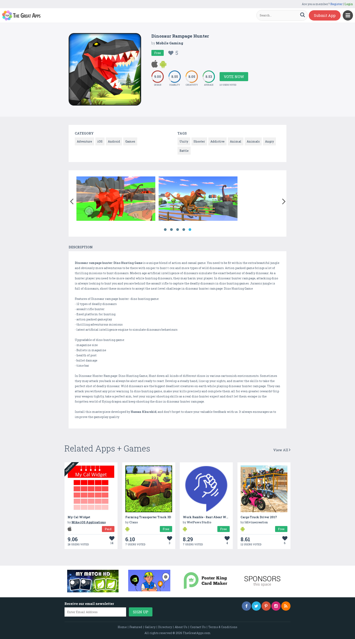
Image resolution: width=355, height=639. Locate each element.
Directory (165, 627)
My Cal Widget (79, 517)
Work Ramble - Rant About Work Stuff (211, 517)
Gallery (150, 627)
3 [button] (177, 230)
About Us (181, 627)
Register (336, 4)
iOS (100, 141)
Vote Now (234, 76)
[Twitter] (256, 606)
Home (122, 627)
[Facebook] (246, 606)
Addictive (217, 141)
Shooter (199, 141)
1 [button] (165, 230)
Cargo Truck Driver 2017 (259, 517)
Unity (184, 141)
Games (130, 141)
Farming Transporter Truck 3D (148, 517)
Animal (235, 141)
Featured (135, 627)
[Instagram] (276, 606)
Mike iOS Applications (88, 522)
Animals (253, 141)
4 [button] (184, 230)
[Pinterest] (266, 606)
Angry (269, 141)
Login (349, 4)
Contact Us (198, 627)
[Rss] (285, 606)
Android (114, 141)
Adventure (84, 141)
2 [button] (171, 230)
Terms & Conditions (222, 627)
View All (281, 450)
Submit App (324, 15)
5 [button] (190, 230)
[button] (71, 200)
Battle (184, 151)
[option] (116, 199)
